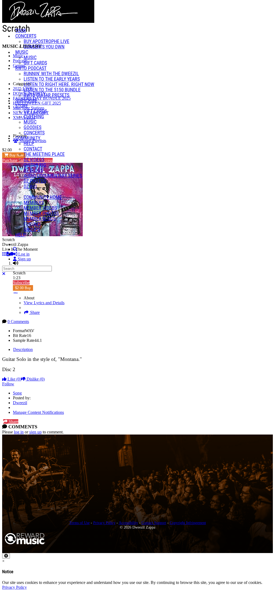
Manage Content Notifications (38, 412)
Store (21, 106)
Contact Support (154, 523)
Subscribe (21, 282)
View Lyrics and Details (44, 302)
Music (21, 52)
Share (34, 312)
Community (27, 138)
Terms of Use (79, 523)
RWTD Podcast (30, 68)
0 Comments (18, 321)
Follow (8, 384)
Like (13, 379)
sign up (35, 432)
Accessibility (128, 523)
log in (19, 432)
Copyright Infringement (188, 523)
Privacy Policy (104, 523)
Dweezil (20, 402)
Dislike (35, 379)
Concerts (25, 36)
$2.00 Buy (23, 288)
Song (17, 393)
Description (23, 349)
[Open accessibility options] (6, 556)
